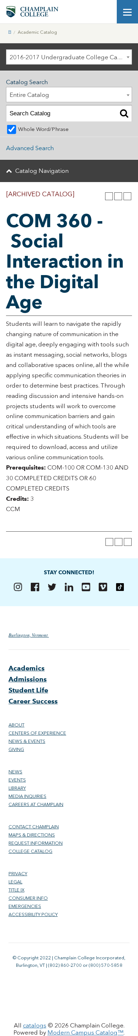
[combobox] (69, 57)
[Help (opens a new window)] (127, 196)
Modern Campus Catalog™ (85, 1032)
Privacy (17, 873)
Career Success (33, 701)
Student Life (28, 690)
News (15, 771)
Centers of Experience (37, 733)
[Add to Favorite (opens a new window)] (109, 196)
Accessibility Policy (33, 914)
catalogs (34, 1025)
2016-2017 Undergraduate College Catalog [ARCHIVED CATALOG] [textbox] (71, 57)
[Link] (9, 32)
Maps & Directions (31, 835)
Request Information (35, 843)
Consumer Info (28, 898)
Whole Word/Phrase (43, 129)
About (16, 725)
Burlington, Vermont (28, 635)
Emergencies (24, 906)
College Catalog (30, 851)
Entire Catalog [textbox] (29, 94)
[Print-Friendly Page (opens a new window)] (118, 196)
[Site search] (106, 11)
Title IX (16, 890)
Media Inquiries (27, 796)
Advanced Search (30, 148)
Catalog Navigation (42, 170)
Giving (16, 749)
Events (17, 780)
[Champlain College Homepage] (32, 12)
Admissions (27, 679)
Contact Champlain (33, 826)
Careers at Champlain (35, 804)
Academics (26, 668)
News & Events (26, 741)
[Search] (124, 113)
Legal (15, 881)
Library (17, 788)
